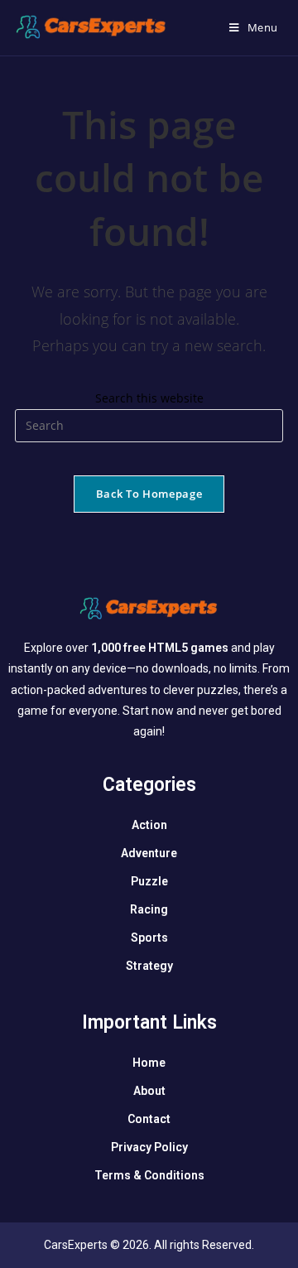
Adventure (149, 853)
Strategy (149, 965)
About (149, 1090)
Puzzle (149, 881)
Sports (149, 937)
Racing (149, 909)
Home (149, 1062)
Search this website (149, 398)
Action (149, 825)
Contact (149, 1119)
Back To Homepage (149, 493)
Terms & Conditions (149, 1175)
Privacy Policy (149, 1147)
